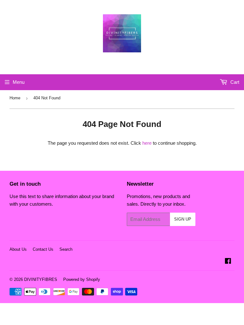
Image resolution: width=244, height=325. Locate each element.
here (147, 143)
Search (65, 249)
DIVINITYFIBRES (40, 279)
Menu (18, 82)
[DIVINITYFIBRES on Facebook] (228, 261)
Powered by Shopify (81, 279)
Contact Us (43, 249)
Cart (234, 82)
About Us (18, 249)
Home (15, 98)
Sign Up (182, 219)
